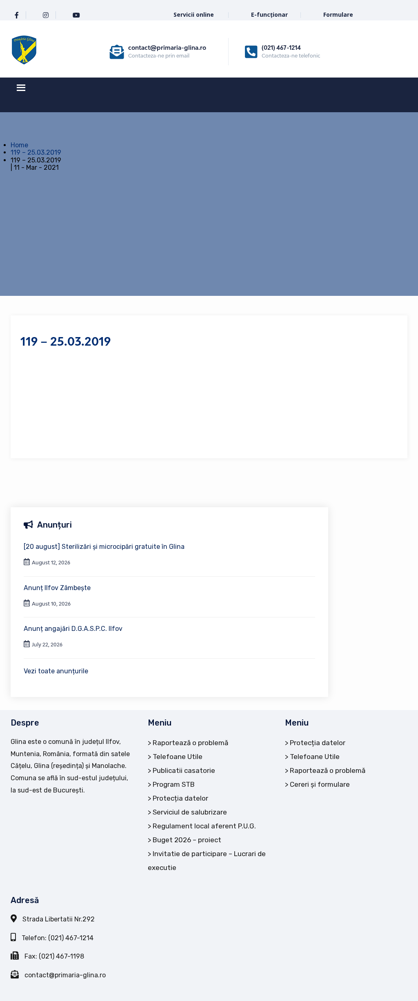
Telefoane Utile (177, 756)
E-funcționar (269, 14)
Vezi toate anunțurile (56, 671)
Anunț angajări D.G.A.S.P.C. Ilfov (73, 629)
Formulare (338, 14)
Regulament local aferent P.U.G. (204, 826)
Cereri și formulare (320, 784)
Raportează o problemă (190, 743)
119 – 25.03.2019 (36, 152)
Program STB (174, 784)
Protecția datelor (180, 798)
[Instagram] (46, 15)
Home (19, 145)
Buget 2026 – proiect (187, 840)
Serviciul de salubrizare (190, 812)
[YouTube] (76, 15)
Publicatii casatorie (184, 770)
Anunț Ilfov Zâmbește (57, 588)
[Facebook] (17, 15)
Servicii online (194, 14)
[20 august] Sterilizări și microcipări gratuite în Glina (104, 546)
